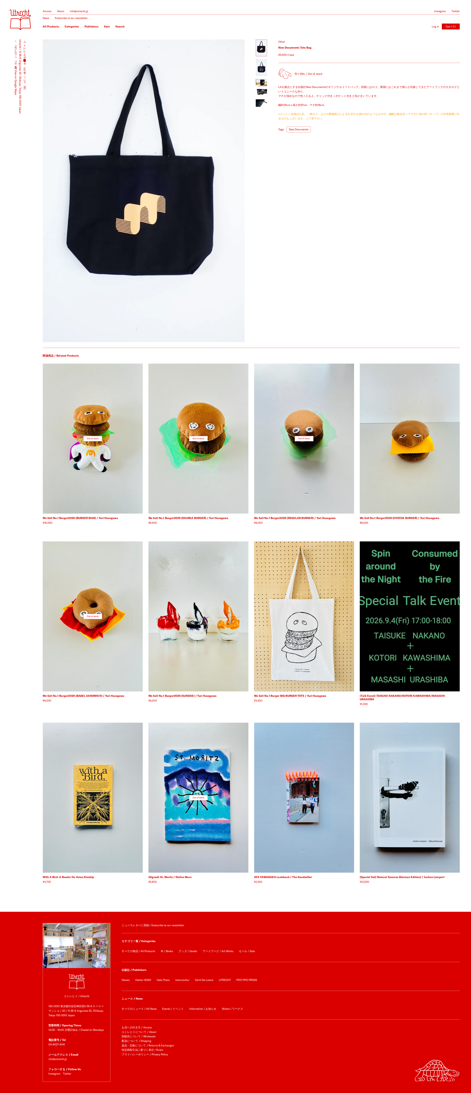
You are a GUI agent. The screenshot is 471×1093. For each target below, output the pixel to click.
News (46, 18)
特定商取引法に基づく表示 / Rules (142, 1050)
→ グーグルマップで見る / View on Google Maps (16, 67)
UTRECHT (225, 980)
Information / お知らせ (202, 1008)
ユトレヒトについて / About (139, 1032)
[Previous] (93, 190)
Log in (435, 26)
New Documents (298, 129)
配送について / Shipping (136, 1041)
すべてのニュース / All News (139, 1008)
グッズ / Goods (188, 951)
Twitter (455, 11)
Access (47, 11)
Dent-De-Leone (204, 980)
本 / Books (167, 951)
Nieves (126, 980)
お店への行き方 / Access (137, 1027)
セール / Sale (247, 951)
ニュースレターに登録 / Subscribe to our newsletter (153, 925)
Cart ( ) (451, 26)
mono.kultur (182, 980)
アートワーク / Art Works (218, 951)
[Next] (194, 190)
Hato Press (163, 980)
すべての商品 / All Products (138, 951)
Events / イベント (173, 1008)
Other (281, 41)
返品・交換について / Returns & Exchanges (148, 1045)
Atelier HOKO (143, 980)
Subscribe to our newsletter (71, 18)
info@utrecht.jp (79, 11)
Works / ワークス (232, 1008)
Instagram (440, 11)
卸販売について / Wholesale (139, 1036)
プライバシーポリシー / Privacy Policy (145, 1054)
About (60, 11)
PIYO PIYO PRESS (246, 980)
